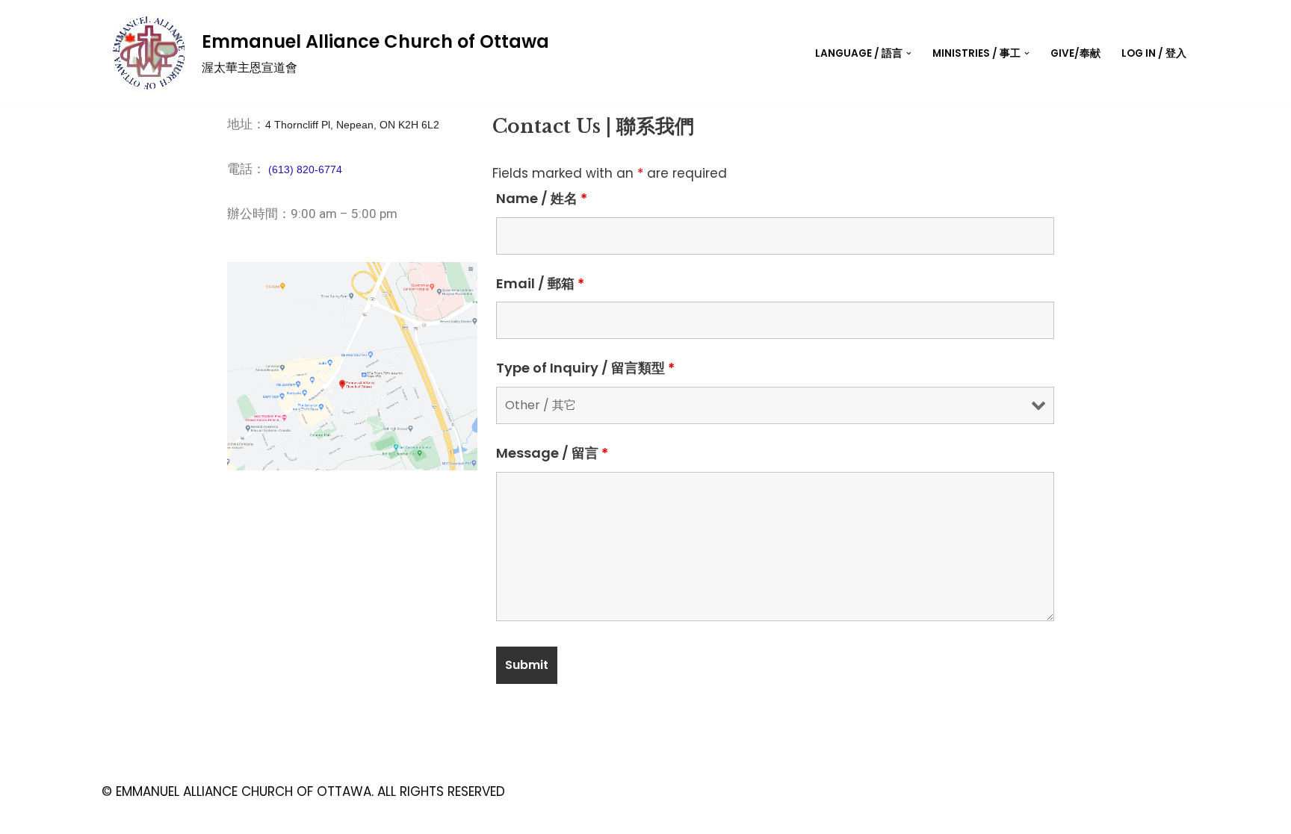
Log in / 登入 (1153, 53)
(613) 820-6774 (305, 169)
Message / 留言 (552, 453)
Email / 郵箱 (540, 283)
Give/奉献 (1075, 53)
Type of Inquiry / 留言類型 (585, 368)
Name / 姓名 (541, 198)
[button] (908, 53)
